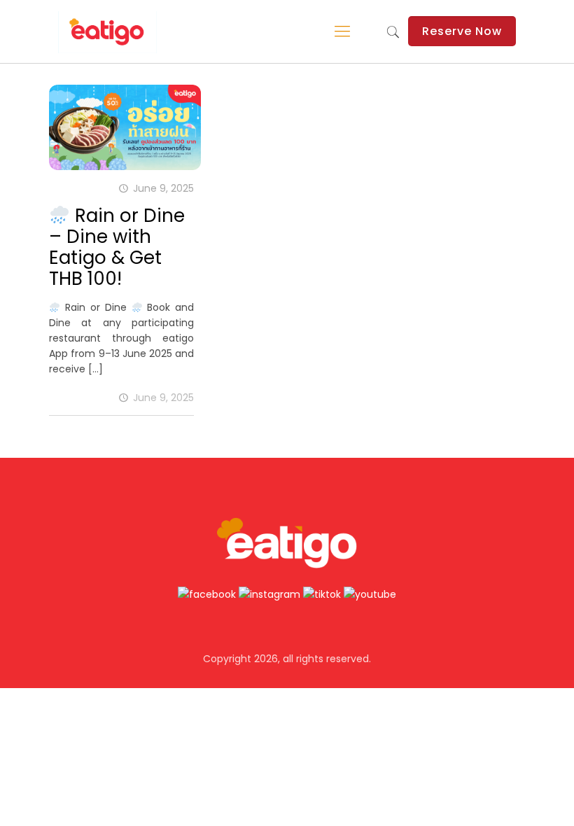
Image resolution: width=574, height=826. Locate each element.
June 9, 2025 (163, 398)
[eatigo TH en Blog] (107, 31)
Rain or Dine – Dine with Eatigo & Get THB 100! (117, 247)
